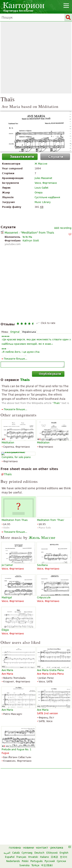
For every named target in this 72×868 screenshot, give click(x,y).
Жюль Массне (42, 537)
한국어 (63, 857)
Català (16, 852)
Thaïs (8, 474)
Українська (29, 332)
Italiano (44, 857)
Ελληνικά (52, 852)
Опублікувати (50, 373)
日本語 (54, 857)
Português (36, 861)
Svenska (24, 865)
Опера (38, 192)
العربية (7, 852)
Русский (50, 861)
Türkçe (35, 865)
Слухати (55, 157)
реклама (56, 847)
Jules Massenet (43, 178)
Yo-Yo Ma (27, 237)
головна (15, 847)
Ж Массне (41, 163)
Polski (25, 861)
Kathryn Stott (31, 240)
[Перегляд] (36, 132)
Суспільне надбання (47, 197)
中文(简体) (47, 865)
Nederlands (13, 861)
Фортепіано (49, 183)
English (64, 852)
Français (21, 857)
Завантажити (22, 157)
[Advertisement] (36, 57)
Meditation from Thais (15, 520)
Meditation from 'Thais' (50, 520)
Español (9, 857)
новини (28, 847)
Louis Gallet (41, 187)
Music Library (43, 202)
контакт (42, 847)
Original (14, 332)
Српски (61, 861)
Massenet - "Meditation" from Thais (29, 232)
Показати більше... (15, 358)
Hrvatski (33, 857)
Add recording (62, 228)
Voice (38, 183)
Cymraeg (27, 852)
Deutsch (39, 852)
